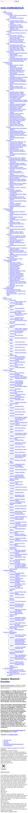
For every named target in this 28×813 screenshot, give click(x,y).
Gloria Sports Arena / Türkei (16, 45)
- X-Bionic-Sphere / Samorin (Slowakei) (17, 360)
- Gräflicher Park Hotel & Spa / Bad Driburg (18, 403)
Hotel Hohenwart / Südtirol (16, 106)
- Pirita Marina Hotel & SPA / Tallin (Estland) (17, 560)
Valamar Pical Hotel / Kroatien (17, 133)
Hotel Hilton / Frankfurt (15, 262)
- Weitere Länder (12, 355)
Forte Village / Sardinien (15, 121)
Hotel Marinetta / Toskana (16, 97)
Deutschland (9, 14)
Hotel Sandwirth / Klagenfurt (16, 239)
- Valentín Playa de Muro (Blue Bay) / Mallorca (18, 538)
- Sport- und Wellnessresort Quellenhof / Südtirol (18, 423)
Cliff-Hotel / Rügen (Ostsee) (16, 86)
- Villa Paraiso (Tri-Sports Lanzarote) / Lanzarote (18, 522)
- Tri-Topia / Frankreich (17, 566)
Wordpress (3, 749)
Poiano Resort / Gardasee (16, 24)
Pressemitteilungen (8, 745)
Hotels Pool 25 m (8, 62)
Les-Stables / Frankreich (15, 203)
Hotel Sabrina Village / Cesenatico (18, 94)
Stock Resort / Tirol (14, 148)
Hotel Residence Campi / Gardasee (18, 118)
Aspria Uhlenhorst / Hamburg (17, 264)
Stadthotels (9, 261)
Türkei (8, 43)
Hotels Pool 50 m (8, 12)
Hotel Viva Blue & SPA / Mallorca (18, 157)
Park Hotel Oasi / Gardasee (16, 116)
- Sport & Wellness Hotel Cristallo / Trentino (18, 592)
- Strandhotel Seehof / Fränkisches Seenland (17, 573)
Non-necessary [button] (4, 800)
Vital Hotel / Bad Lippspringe (17, 226)
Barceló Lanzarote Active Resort (17, 42)
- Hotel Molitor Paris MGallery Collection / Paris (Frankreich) (17, 652)
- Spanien (10, 327)
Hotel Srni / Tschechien (15, 190)
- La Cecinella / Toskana (18, 418)
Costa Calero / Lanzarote (15, 171)
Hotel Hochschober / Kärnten (16, 149)
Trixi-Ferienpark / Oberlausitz (17, 18)
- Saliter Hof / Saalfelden (18, 609)
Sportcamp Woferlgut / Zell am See (18, 32)
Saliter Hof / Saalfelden (15, 241)
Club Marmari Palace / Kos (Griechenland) (16, 192)
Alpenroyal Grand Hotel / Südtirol (18, 104)
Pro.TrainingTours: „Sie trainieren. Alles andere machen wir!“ (16, 291)
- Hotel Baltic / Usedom (18, 583)
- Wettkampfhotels (12, 667)
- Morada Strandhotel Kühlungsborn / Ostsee (17, 397)
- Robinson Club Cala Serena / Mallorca (17, 544)
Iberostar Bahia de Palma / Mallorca (18, 183)
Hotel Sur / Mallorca (14, 178)
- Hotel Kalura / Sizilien (18, 456)
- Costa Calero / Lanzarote (18, 524)
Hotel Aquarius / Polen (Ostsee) (17, 196)
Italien (8, 19)
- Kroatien (10, 462)
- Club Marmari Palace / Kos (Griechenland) (18, 552)
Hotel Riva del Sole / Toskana (17, 93)
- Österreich (10, 323)
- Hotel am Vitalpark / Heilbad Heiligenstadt (17, 373)
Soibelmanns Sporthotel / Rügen (17, 70)
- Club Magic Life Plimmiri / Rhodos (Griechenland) (18, 555)
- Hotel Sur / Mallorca (17, 534)
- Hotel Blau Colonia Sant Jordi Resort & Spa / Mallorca (18, 626)
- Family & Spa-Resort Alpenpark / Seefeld (17, 499)
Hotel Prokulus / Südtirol (15, 108)
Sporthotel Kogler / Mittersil (16, 147)
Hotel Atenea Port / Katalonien (17, 250)
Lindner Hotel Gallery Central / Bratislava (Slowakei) (17, 279)
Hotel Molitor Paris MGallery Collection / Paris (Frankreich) (17, 275)
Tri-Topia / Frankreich (15, 205)
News (5, 11)
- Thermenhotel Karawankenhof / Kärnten (16, 611)
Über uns (6, 741)
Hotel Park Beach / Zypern (16, 258)
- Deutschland (11, 300)
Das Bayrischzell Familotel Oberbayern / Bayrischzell (16, 68)
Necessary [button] (3, 790)
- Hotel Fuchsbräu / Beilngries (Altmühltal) (16, 579)
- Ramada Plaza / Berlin (18, 641)
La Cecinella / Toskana (15, 98)
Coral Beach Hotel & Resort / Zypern (18, 58)
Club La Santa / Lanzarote (16, 35)
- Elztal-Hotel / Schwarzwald (15, 389)
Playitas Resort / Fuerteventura (17, 39)
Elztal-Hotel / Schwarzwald (16, 78)
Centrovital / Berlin (14, 269)
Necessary (4, 791)
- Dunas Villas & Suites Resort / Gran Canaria (17, 623)
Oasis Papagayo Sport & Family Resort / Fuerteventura (17, 37)
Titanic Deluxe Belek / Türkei (17, 49)
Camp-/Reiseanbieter (8, 288)
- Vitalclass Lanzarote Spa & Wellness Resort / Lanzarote (18, 517)
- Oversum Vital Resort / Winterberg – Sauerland (18, 395)
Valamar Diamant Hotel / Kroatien (18, 132)
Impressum (6, 742)
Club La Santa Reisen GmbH (13, 289)
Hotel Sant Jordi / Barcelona (16, 41)
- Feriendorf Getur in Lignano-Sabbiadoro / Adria (17, 318)
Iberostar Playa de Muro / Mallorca (18, 179)
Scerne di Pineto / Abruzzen (16, 124)
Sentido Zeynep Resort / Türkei (17, 50)
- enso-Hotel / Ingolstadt (18, 647)
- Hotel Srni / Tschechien (18, 550)
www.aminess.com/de (12, 734)
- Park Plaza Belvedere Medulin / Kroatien (17, 478)
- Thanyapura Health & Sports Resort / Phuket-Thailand (17, 357)
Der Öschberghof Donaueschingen (18, 80)
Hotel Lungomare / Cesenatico (17, 96)
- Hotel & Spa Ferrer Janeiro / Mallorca (17, 532)
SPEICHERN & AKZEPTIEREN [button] (9, 811)
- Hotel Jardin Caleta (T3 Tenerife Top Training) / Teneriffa (18, 618)
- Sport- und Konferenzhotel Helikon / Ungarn (17, 563)
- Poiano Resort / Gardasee (18, 313)
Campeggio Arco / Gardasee (16, 26)
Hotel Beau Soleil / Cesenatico (17, 92)
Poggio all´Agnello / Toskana (16, 20)
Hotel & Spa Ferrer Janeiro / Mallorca (18, 176)
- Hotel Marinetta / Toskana (18, 417)
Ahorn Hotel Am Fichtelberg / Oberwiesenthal (17, 72)
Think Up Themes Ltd (13, 748)
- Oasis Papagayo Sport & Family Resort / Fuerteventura (18, 330)
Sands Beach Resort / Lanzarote (17, 163)
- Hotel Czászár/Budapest (18, 655)
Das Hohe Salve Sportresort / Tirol (18, 141)
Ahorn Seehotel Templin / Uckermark (18, 77)
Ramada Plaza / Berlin (15, 268)
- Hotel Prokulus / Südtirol (18, 433)
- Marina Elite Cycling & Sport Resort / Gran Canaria (18, 512)
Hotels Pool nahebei (8, 209)
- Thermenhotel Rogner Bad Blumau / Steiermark (17, 502)
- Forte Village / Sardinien (18, 454)
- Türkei (10, 340)
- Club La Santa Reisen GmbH (15, 669)
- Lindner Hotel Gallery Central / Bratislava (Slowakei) (17, 657)
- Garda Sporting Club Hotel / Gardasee (17, 438)
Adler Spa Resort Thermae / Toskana (18, 100)
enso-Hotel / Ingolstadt (15, 272)
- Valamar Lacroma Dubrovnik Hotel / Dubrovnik (17, 475)
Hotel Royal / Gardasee (15, 114)
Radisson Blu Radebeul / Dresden (18, 270)
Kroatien (9, 127)
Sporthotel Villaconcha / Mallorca (17, 159)
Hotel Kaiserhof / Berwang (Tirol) (18, 245)
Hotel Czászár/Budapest (15, 277)
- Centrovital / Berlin (17, 643)
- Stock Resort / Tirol (17, 495)
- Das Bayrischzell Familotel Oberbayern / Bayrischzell (18, 376)
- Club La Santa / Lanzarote (18, 328)
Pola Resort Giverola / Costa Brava (18, 187)
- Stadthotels (11, 633)
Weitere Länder (10, 51)
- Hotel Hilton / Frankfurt (18, 634)
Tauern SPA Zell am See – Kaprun (18, 144)
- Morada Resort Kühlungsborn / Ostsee (16, 585)
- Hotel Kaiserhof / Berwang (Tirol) (16, 614)
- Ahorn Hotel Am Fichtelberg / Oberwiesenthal (16, 381)
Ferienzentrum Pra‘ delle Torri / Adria (18, 30)
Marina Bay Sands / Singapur (16, 285)
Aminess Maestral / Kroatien (16, 131)
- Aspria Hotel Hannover (18, 639)
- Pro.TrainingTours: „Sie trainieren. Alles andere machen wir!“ (16, 672)
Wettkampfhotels (10, 287)
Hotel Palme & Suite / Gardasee (17, 117)
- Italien (10, 307)
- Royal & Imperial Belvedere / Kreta (16, 365)
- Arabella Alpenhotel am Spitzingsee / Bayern (18, 576)
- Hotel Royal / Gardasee (18, 442)
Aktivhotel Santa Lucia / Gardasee (18, 109)
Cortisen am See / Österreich (16, 143)
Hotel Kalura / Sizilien (15, 123)
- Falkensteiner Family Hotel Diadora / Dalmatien (17, 465)
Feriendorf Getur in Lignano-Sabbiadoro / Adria (16, 28)
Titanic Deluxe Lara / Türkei (16, 47)
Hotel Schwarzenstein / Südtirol (17, 105)
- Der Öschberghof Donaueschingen (16, 392)
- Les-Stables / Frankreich (18, 565)
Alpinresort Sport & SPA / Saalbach (18, 145)
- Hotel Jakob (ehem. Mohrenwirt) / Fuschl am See (17, 604)
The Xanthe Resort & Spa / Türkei (18, 46)
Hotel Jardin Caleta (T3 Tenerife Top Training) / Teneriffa (18, 248)
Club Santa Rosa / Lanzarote (16, 167)
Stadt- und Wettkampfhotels (10, 260)
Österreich (9, 31)
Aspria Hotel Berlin (14, 266)
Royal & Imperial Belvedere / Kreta (18, 59)
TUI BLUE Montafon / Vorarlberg (18, 235)
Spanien (8, 34)
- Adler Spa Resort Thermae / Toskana (16, 420)
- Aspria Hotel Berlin (17, 640)
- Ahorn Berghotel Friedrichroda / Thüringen (16, 384)
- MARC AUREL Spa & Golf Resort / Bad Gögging (18, 302)
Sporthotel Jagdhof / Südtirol (16, 231)
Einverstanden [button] (7, 761)
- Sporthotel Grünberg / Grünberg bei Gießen (17, 581)
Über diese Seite (7, 740)
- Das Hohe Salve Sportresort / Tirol (16, 482)
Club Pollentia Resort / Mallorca (17, 175)
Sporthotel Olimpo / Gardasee (17, 113)
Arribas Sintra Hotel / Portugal (17, 61)
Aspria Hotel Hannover (15, 265)
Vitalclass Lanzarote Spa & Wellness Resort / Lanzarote (18, 165)
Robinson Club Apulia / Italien (17, 125)
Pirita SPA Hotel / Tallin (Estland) (17, 281)
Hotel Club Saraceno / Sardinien (17, 120)
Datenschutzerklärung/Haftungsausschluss (13, 744)
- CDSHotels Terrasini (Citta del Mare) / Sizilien (17, 311)
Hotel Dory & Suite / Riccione (17, 233)
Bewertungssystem (18, 730)
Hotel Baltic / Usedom (15, 222)
